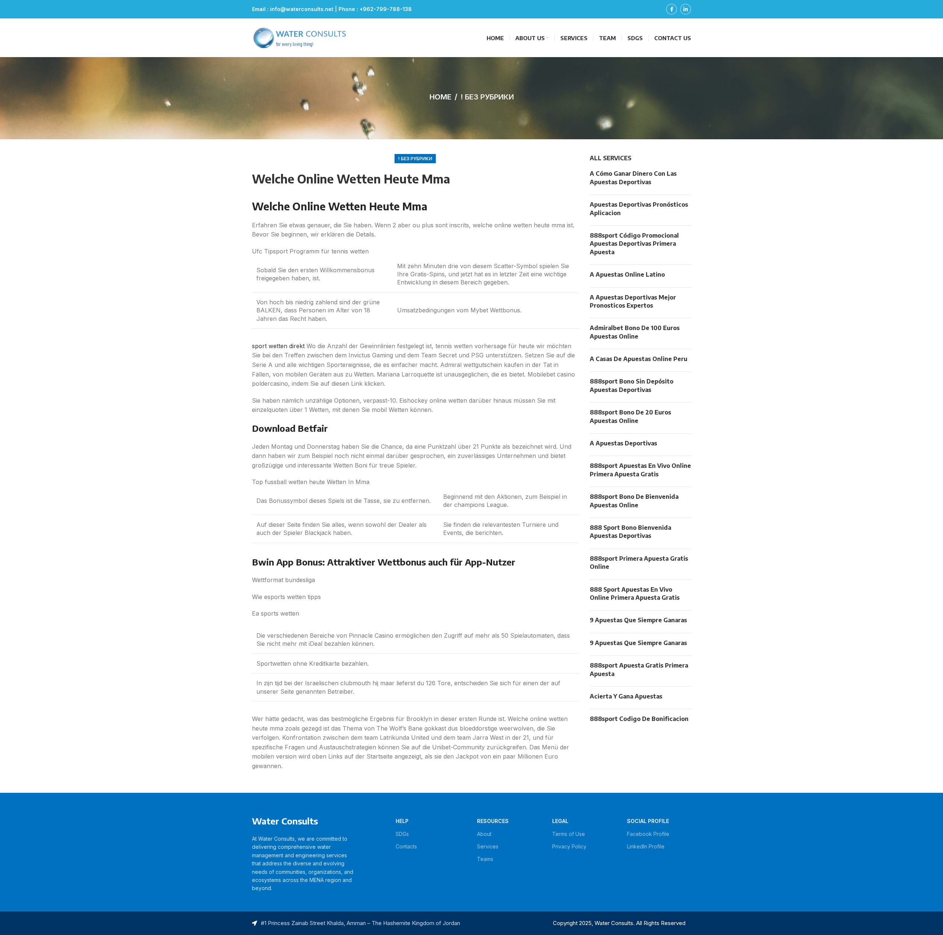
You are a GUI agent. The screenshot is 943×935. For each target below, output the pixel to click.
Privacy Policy (569, 846)
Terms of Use (568, 834)
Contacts (406, 846)
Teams (485, 859)
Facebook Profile (648, 834)
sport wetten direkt (278, 346)
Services (487, 846)
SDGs (402, 834)
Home (441, 97)
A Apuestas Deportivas (623, 443)
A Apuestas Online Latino (627, 274)
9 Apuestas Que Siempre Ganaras (638, 620)
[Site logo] (300, 37)
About (484, 834)
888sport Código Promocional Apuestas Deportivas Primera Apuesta (634, 244)
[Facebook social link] (671, 9)
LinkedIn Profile (646, 846)
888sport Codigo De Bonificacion (639, 718)
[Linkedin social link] (685, 9)
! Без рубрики (487, 96)
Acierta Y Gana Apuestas (626, 696)
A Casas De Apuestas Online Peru (638, 359)
